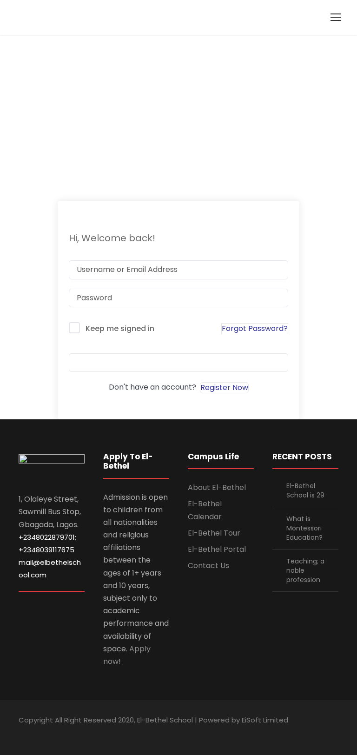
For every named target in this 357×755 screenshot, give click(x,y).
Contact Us (208, 565)
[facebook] (269, 733)
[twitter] (318, 733)
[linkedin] (286, 733)
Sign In (178, 362)
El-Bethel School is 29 (305, 490)
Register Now (224, 387)
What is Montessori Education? (304, 528)
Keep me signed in (120, 328)
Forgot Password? (255, 328)
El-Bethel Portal (217, 549)
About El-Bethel (217, 487)
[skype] (302, 733)
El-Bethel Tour (214, 533)
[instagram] (334, 733)
